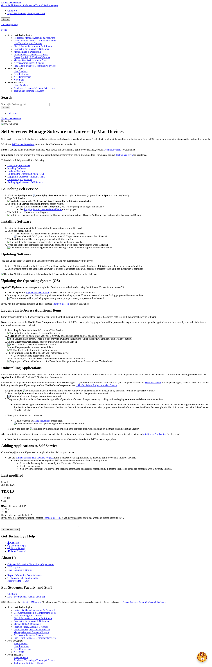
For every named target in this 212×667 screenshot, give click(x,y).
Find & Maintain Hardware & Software (33, 618)
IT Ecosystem (14, 567)
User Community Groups (19, 570)
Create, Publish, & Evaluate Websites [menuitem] (32, 57)
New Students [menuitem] (20, 71)
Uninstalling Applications (19, 179)
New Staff (19, 652)
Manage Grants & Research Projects (31, 632)
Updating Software (16, 171)
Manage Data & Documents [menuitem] (27, 51)
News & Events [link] (15, 82)
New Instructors (21, 646)
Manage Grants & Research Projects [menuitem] (31, 60)
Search (5, 19)
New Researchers (22, 649)
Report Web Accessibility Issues (152, 602)
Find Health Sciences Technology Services (35, 638)
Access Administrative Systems (29, 635)
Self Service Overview (23, 144)
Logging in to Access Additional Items (26, 176)
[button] (202, 657)
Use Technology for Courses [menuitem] (28, 43)
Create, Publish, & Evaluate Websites (32, 629)
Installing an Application (154, 434)
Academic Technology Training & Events (34, 660)
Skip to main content (11, 2)
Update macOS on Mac (37, 292)
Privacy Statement (130, 602)
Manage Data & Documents (27, 624)
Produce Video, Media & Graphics (31, 626)
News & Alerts (21, 657)
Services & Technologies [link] (19, 35)
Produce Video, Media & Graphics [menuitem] (31, 54)
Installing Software (16, 168)
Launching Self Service (18, 165)
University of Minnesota (31, 602)
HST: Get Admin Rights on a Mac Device (96, 385)
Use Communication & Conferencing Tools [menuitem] (35, 40)
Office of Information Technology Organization (30, 564)
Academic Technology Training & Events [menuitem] (34, 88)
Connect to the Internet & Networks (31, 621)
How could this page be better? (16, 515)
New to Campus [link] (15, 68)
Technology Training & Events (29, 663)
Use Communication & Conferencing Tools (35, 612)
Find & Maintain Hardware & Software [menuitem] (33, 46)
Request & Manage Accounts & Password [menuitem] (34, 37)
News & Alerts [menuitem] (21, 85)
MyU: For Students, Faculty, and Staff (26, 13)
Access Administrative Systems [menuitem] (29, 63)
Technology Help (9, 24)
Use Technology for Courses (28, 615)
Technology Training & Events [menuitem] (29, 91)
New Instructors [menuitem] (21, 74)
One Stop (12, 10)
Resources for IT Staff (18, 580)
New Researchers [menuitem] (22, 77)
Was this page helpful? (15, 506)
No (6, 512)
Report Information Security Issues (24, 575)
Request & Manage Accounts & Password (34, 610)
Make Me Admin (153, 382)
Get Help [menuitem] (11, 113)
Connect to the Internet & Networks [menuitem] (31, 49)
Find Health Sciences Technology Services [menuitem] (35, 65)
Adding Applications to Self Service (25, 182)
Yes (7, 509)
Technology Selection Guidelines (23, 578)
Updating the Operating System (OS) (25, 174)
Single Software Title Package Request (35, 457)
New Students (20, 643)
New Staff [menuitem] (19, 79)
